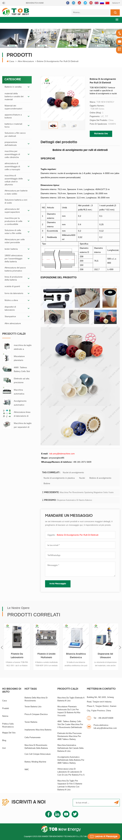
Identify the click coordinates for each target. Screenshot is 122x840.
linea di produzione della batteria (13, 278)
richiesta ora (101, 134)
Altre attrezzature (26, 61)
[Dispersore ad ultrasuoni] (105, 636)
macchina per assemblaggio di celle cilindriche (12, 154)
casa (4, 701)
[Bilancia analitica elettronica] (76, 636)
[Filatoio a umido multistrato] (46, 636)
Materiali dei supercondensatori (13, 107)
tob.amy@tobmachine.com (105, 726)
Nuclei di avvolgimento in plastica (59, 478)
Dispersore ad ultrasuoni (105, 656)
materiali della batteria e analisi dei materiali (14, 96)
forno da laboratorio (14, 293)
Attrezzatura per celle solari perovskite (15, 241)
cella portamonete (32, 737)
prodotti (5, 708)
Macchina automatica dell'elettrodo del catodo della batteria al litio (21, 392)
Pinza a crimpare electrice (36, 714)
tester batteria (11, 249)
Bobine (47, 483)
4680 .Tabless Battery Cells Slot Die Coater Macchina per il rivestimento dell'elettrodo (22, 369)
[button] (117, 19)
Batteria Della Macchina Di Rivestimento (36, 699)
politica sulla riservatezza (8, 725)
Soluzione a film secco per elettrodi (15, 134)
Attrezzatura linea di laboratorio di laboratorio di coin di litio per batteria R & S (22, 414)
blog (4, 740)
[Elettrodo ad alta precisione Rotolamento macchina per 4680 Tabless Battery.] (6, 380)
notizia (5, 716)
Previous (2, 647)
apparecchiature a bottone (13, 116)
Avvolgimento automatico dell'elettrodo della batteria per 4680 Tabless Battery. (22, 403)
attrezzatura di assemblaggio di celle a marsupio (12, 166)
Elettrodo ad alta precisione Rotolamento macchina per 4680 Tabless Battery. (21, 380)
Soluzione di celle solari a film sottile (13, 231)
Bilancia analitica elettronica (76, 656)
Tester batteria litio (33, 706)
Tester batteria (31, 722)
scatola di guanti (12, 286)
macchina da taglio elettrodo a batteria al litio (23, 347)
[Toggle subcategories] (28, 87)
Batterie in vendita (13, 87)
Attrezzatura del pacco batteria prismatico (15, 269)
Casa (11, 61)
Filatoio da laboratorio (17, 656)
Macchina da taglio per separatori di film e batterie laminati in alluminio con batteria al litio (23, 425)
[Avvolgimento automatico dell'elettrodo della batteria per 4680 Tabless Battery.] (6, 402)
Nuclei (82, 478)
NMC (27, 769)
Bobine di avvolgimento (100, 478)
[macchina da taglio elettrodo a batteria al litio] (6, 346)
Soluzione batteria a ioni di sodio (16, 201)
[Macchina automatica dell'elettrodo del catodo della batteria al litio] (6, 391)
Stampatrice (10, 316)
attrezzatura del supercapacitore (12, 210)
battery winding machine (35, 762)
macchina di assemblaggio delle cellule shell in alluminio (14, 180)
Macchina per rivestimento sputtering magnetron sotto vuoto (87, 492)
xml (4, 748)
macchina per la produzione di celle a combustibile (13, 221)
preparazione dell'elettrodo (11, 143)
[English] (96, 3)
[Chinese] (107, 3)
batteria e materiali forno (13, 125)
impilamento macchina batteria (38, 730)
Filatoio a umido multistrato (46, 656)
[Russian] (102, 3)
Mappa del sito (8, 733)
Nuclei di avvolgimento (73, 472)
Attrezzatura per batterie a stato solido (16, 192)
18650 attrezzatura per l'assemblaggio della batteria (13, 258)
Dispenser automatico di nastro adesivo (74, 500)
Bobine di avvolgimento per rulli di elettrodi (77, 535)
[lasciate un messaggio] (104, 836)
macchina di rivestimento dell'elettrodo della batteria (36, 746)
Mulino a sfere (11, 300)
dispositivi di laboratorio (10, 308)
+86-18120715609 (103, 718)
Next (120, 647)
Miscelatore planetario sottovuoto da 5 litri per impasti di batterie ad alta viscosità (22, 358)
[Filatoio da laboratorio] (17, 636)
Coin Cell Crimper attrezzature (38, 754)
